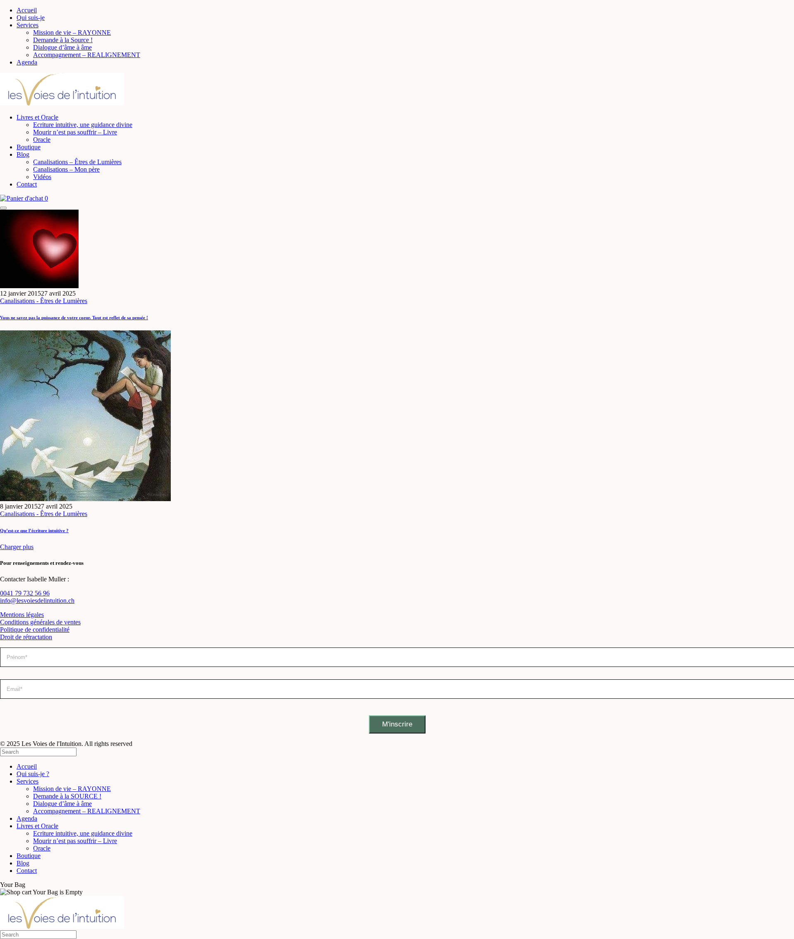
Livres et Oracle (37, 117)
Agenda (27, 62)
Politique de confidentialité (34, 629)
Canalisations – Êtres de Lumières (77, 161)
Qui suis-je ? (33, 773)
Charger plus (16, 546)
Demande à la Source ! (63, 39)
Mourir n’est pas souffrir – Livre (75, 132)
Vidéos (42, 176)
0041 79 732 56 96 (25, 593)
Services (27, 25)
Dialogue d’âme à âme (62, 47)
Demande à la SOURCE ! (67, 796)
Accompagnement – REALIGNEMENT (86, 54)
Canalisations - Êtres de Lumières (43, 300)
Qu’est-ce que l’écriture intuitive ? (34, 530)
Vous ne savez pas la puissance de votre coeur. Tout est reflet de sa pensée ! (74, 317)
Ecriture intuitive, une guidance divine (82, 124)
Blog (23, 154)
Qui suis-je (31, 17)
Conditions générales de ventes (40, 622)
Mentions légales (22, 614)
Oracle (41, 139)
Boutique (29, 147)
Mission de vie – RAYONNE (72, 32)
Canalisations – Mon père (66, 169)
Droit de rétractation (26, 636)
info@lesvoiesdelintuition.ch (37, 600)
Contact (27, 184)
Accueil (27, 10)
